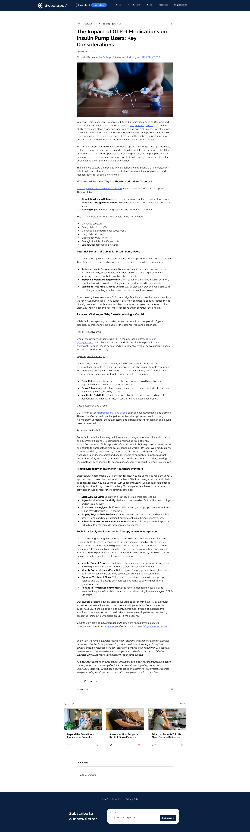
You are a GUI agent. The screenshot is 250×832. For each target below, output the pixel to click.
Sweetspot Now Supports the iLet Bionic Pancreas (123, 735)
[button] (162, 5)
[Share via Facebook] (78, 681)
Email (113, 813)
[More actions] (171, 23)
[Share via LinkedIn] (91, 681)
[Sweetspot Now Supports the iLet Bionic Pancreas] (125, 719)
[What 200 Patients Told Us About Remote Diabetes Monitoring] (167, 719)
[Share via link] (97, 681)
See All (183, 704)
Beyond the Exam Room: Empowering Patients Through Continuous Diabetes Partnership (81, 735)
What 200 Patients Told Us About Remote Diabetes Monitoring (166, 735)
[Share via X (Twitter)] (84, 681)
